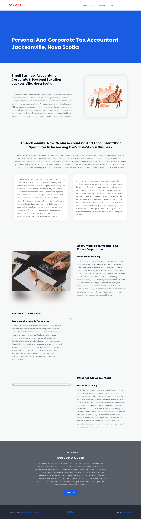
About (92, 5)
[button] (125, 5)
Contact (111, 5)
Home (84, 5)
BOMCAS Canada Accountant (30, 512)
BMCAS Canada (127, 512)
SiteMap (70, 512)
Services (101, 5)
